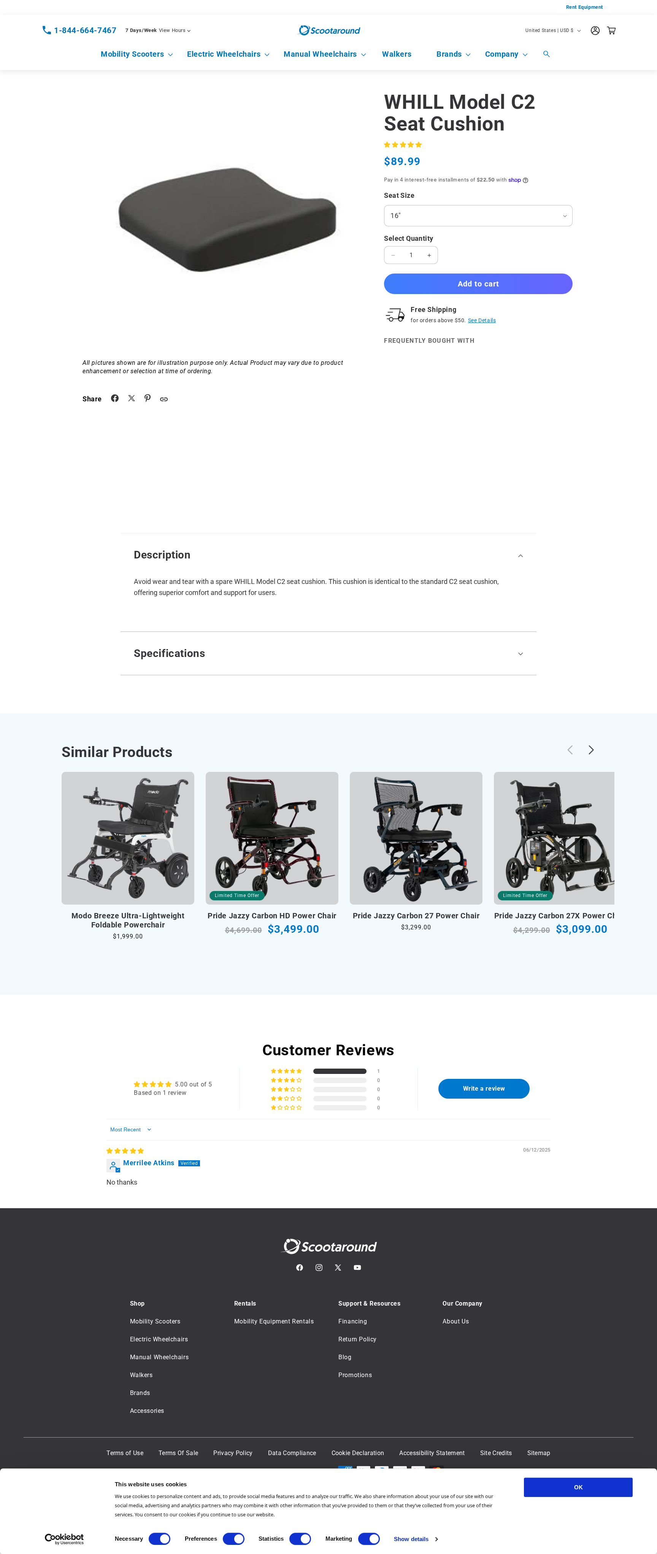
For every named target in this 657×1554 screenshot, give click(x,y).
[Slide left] (570, 749)
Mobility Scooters (132, 54)
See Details (482, 320)
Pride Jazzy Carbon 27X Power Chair (560, 915)
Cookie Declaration (358, 1453)
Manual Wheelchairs (320, 54)
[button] (132, 54)
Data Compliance (292, 1453)
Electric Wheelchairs (223, 54)
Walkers (141, 1375)
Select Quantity (408, 238)
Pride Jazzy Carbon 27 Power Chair (416, 915)
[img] (125, 1151)
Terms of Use (124, 1453)
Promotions (355, 1375)
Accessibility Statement (432, 1453)
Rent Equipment (584, 7)
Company (502, 54)
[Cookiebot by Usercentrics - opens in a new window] (64, 1539)
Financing (352, 1321)
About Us (456, 1321)
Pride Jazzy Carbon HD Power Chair (272, 915)
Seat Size (399, 195)
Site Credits (496, 1453)
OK (578, 1487)
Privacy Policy (232, 1453)
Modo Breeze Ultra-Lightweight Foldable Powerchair (127, 920)
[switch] (233, 1539)
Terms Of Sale (178, 1453)
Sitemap (539, 1453)
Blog (344, 1357)
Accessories (147, 1410)
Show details (411, 1539)
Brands (449, 54)
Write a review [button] (484, 1088)
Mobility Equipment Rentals (274, 1321)
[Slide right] (591, 749)
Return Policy (357, 1339)
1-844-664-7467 (85, 30)
